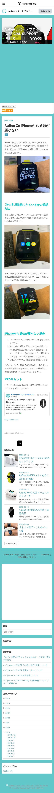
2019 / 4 (11, 748)
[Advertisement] (27, 73)
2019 (8, 732)
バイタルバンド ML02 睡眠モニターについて (22, 670)
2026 (8, 698)
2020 (8, 727)
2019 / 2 (11, 753)
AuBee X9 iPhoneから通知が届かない (27, 127)
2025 (8, 703)
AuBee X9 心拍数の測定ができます (35, 555)
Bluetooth (29, 353)
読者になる (45, 11)
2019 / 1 (11, 756)
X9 (6, 135)
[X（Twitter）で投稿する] (19, 443)
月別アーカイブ (10, 693)
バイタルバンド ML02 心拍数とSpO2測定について (25, 665)
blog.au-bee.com (11, 419)
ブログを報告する (37, 788)
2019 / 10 (11, 737)
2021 (8, 722)
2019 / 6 (11, 743)
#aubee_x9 (7, 771)
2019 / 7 (11, 740)
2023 (8, 712)
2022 (8, 717)
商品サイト (7, 110)
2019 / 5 (11, 745)
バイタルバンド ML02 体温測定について (20, 675)
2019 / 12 (11, 735)
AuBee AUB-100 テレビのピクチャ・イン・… (21, 554)
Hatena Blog (24, 788)
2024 (8, 708)
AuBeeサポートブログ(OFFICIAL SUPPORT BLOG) (22, 33)
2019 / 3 (11, 751)
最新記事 (7, 652)
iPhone (7, 142)
